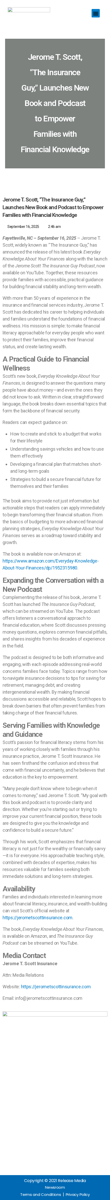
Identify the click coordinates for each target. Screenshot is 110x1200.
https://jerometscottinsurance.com (37, 917)
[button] (96, 13)
